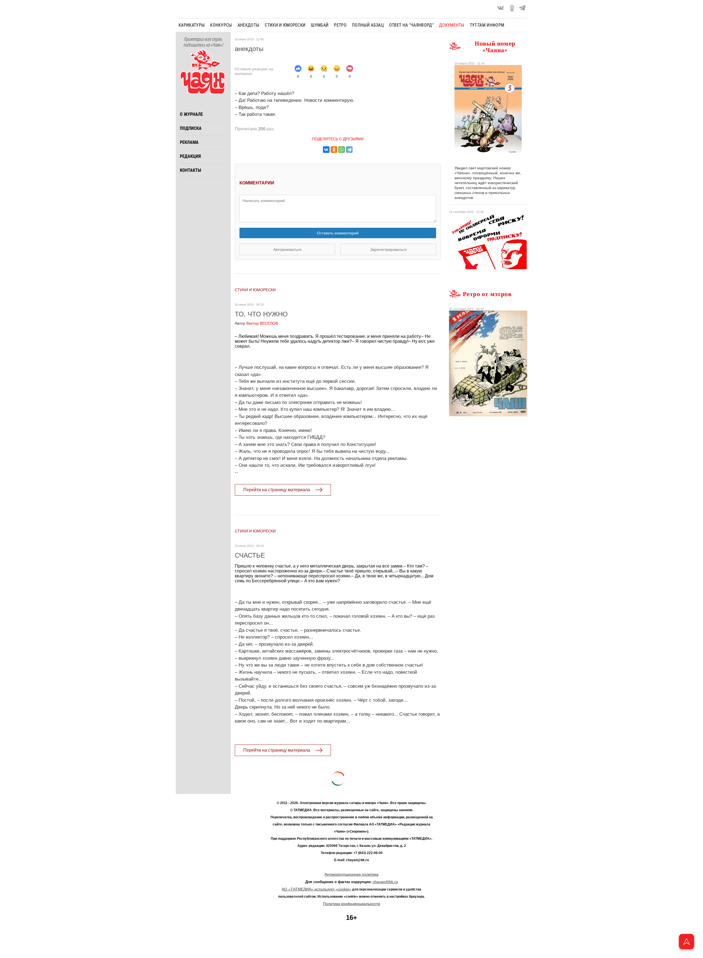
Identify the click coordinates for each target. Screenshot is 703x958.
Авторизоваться (287, 249)
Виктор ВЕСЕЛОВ (256, 323)
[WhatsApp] (341, 149)
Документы (451, 25)
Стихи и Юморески (285, 25)
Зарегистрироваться (388, 249)
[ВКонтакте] (326, 149)
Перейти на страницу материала (276, 489)
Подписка (191, 128)
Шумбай (319, 25)
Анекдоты (249, 25)
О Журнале (191, 114)
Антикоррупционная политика (351, 874)
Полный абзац (368, 25)
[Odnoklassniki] (512, 9)
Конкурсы (221, 25)
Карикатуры (191, 25)
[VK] (500, 9)
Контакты (190, 170)
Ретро (340, 25)
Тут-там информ (487, 25)
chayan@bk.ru (385, 882)
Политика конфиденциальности (351, 903)
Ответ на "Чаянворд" (411, 25)
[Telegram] (522, 9)
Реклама (189, 142)
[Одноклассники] (334, 149)
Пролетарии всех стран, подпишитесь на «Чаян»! (203, 42)
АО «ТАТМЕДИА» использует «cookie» (316, 889)
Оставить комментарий (338, 233)
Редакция (190, 156)
